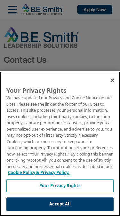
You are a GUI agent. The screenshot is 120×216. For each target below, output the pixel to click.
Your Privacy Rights (60, 185)
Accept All (59, 204)
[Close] (112, 80)
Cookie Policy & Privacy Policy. (38, 172)
